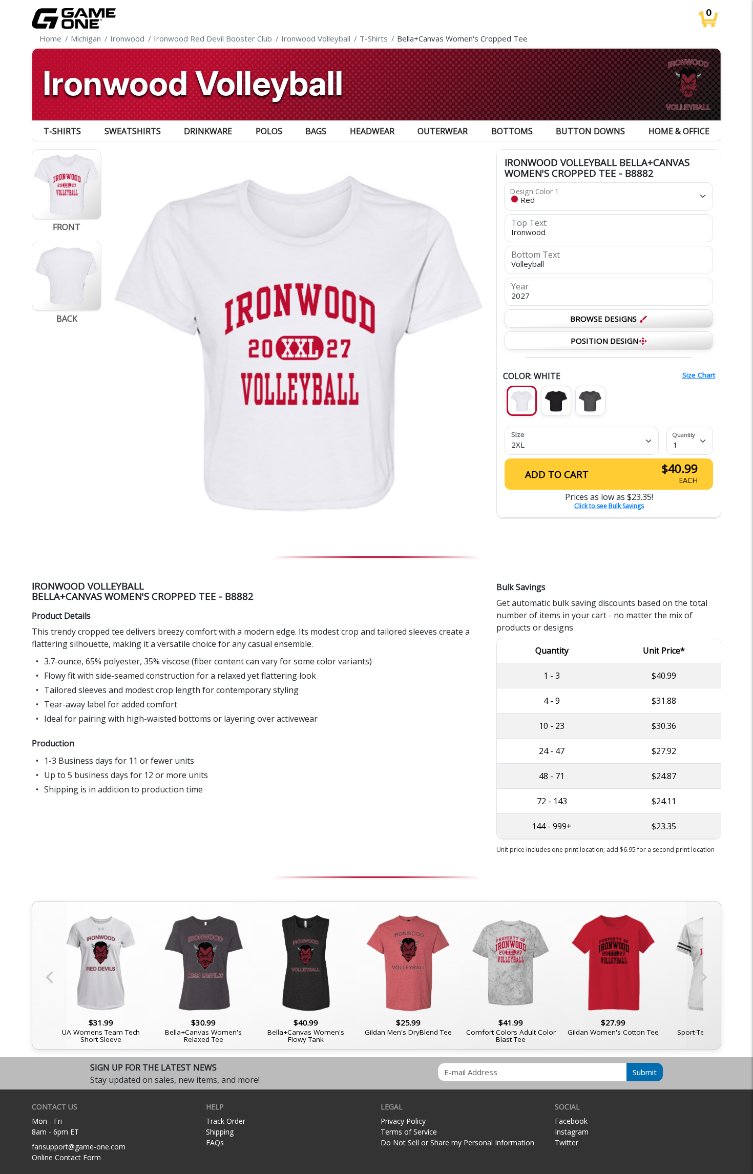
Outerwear (442, 131)
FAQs (215, 1142)
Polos (269, 131)
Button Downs (590, 131)
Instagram (572, 1132)
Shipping (220, 1132)
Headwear (372, 131)
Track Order (225, 1121)
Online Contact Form (66, 1157)
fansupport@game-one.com (79, 1146)
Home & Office (679, 131)
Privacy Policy (403, 1121)
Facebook (571, 1121)
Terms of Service (409, 1132)
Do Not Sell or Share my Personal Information (457, 1142)
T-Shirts (62, 131)
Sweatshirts (132, 131)
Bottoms (512, 131)
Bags (315, 131)
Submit (645, 1072)
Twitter (566, 1142)
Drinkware (208, 131)
